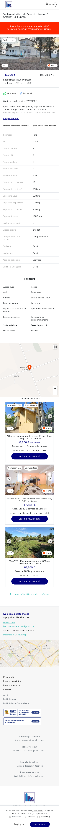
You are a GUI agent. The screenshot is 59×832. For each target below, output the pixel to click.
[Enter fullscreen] (55, 347)
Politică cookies (10, 699)
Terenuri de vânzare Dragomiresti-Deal (29, 751)
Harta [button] (53, 65)
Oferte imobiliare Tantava (16, 125)
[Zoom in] (55, 388)
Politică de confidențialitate (16, 703)
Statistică (31, 816)
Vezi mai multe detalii (29, 456)
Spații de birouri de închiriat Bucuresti (29, 776)
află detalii (38, 810)
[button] (4, 52)
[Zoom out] (55, 393)
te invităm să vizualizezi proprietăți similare (29, 28)
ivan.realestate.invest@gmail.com (19, 626)
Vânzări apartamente (29, 736)
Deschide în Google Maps (15, 634)
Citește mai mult (11, 118)
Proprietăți (8, 677)
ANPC (5, 695)
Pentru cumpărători (12, 681)
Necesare (16, 816)
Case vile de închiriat (29, 762)
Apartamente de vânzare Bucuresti (29, 740)
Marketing (45, 816)
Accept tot (40, 824)
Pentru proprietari (12, 685)
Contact (7, 689)
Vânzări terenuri (29, 747)
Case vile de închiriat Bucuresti (29, 766)
